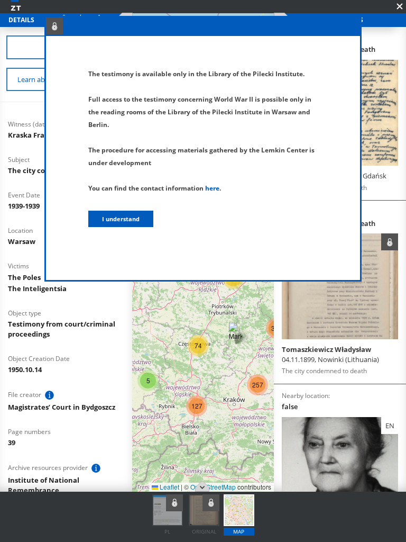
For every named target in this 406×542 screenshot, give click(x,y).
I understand (121, 219)
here (212, 188)
